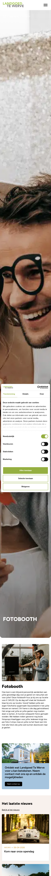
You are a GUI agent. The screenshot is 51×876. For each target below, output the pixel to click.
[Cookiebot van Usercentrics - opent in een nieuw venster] (37, 387)
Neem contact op (13, 784)
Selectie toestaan (25, 478)
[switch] (44, 444)
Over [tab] (42, 394)
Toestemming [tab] (9, 394)
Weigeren (25, 486)
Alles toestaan (25, 470)
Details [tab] (26, 394)
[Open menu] (45, 5)
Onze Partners (14, 16)
